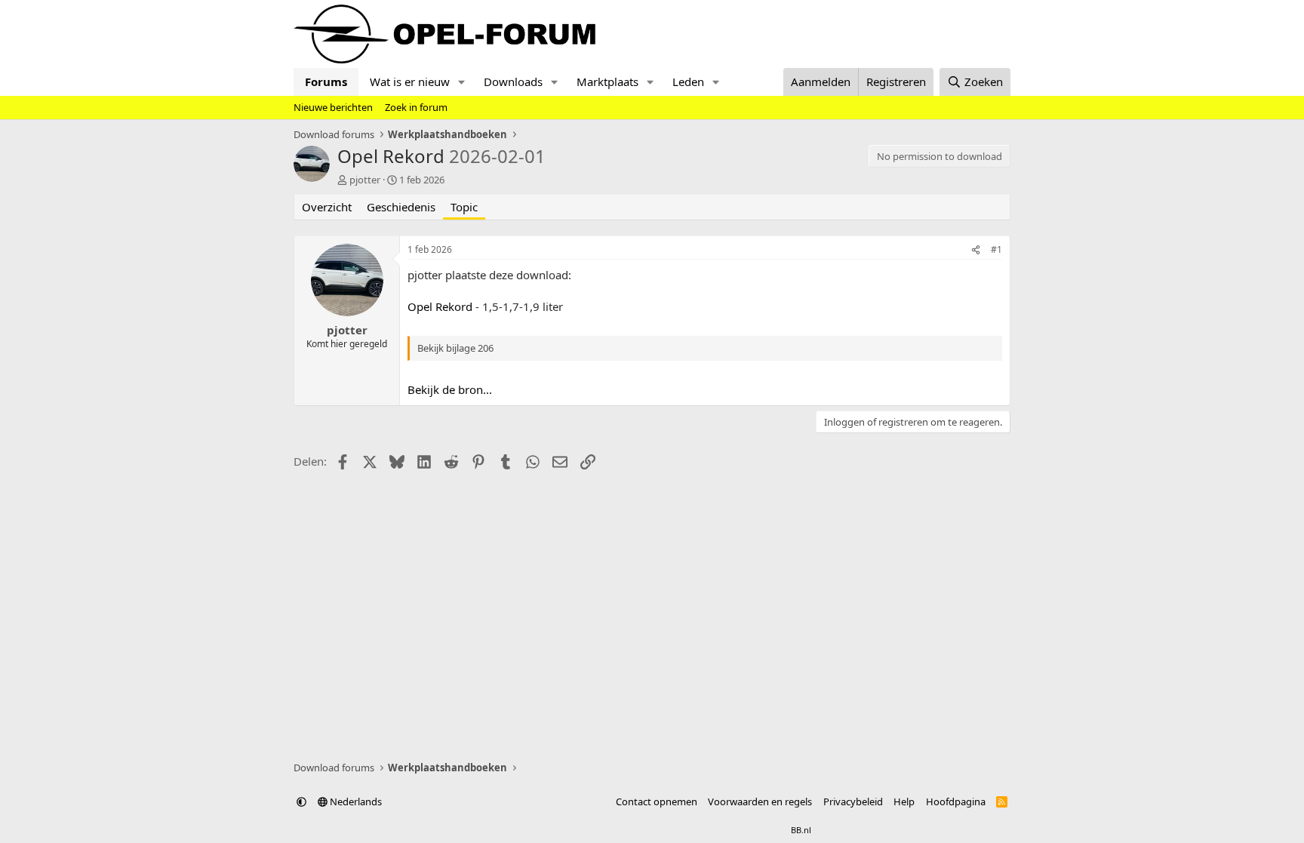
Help (904, 801)
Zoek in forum (416, 107)
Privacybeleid (853, 801)
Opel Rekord (440, 306)
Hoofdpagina (956, 801)
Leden (688, 81)
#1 (996, 249)
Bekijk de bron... (450, 389)
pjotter (364, 179)
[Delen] (976, 250)
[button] (461, 82)
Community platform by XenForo (612, 829)
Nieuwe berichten (333, 107)
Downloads (513, 81)
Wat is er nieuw (410, 81)
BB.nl (801, 829)
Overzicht (327, 206)
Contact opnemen (656, 801)
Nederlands (355, 801)
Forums (326, 81)
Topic (464, 206)
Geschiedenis (401, 206)
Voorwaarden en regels (760, 801)
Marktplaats (607, 81)
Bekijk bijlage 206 (455, 348)
